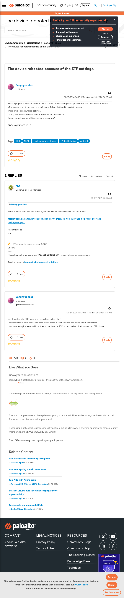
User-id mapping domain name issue (27, 469)
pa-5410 (84, 141)
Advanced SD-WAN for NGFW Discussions (29, 484)
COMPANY (13, 535)
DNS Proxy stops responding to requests (29, 458)
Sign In (97, 5)
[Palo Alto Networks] (20, 526)
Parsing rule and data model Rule (26, 505)
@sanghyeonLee (18, 204)
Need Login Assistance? (105, 43)
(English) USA (71, 5)
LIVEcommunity (14, 43)
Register (86, 5)
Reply (107, 156)
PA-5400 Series (68, 141)
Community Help (78, 548)
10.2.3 (26, 141)
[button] (112, 577)
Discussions (33, 43)
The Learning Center (81, 554)
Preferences (111, 592)
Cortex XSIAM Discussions (22, 509)
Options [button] (109, 93)
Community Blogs (79, 542)
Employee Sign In (111, 5)
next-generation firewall (45, 141)
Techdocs (74, 567)
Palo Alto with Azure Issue (22, 480)
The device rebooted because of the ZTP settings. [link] (34, 46)
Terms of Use (45, 548)
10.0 (18, 141)
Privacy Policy (80, 584)
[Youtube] (113, 537)
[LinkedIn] (103, 546)
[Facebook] (113, 546)
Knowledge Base (78, 561)
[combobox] (49, 30)
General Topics (17, 463)
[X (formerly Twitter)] (103, 537)
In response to (26, 305)
